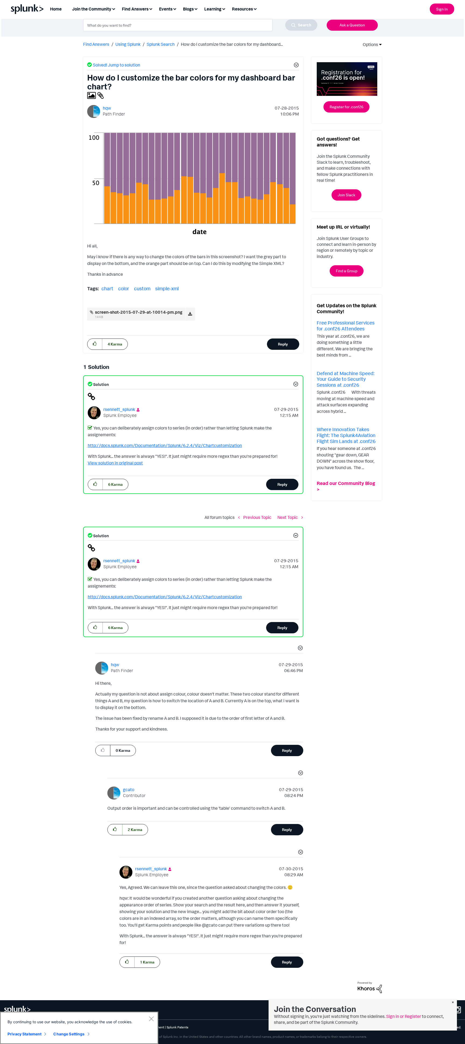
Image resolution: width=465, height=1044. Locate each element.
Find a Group (346, 270)
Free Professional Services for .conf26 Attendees (346, 325)
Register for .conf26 (346, 106)
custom (142, 288)
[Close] (151, 1018)
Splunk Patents (177, 1027)
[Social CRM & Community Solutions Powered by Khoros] (370, 987)
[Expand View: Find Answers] (150, 8)
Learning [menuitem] (212, 9)
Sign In (442, 9)
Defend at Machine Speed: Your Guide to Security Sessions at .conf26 (345, 379)
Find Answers (96, 44)
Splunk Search (161, 44)
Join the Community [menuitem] (91, 9)
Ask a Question (352, 25)
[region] (79, 1028)
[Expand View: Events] (174, 8)
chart (107, 288)
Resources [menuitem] (242, 9)
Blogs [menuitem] (188, 9)
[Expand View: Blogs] (196, 8)
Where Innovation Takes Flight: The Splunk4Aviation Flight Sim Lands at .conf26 (346, 435)
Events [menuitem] (165, 9)
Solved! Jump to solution (116, 65)
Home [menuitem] (56, 9)
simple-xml (167, 288)
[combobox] (200, 25)
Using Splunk (127, 44)
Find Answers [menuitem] (135, 9)
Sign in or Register (403, 1016)
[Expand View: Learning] (223, 8)
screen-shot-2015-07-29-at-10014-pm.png (138, 312)
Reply (283, 344)
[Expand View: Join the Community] (113, 8)
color (123, 288)
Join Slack (346, 195)
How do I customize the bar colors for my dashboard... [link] (232, 44)
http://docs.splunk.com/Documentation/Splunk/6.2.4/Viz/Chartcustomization (165, 445)
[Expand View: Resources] (255, 8)
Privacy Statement (24, 1034)
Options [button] (369, 44)
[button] (295, 65)
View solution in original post (115, 463)
